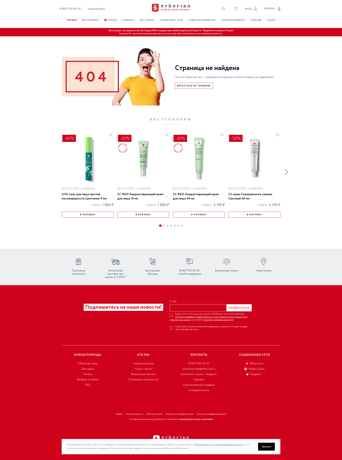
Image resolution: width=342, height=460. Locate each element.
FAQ (87, 385)
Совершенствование (201, 20)
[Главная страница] (171, 8)
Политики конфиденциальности (218, 319)
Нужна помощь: (87, 355)
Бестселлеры (90, 20)
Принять (266, 446)
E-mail (173, 301)
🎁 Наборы (110, 20)
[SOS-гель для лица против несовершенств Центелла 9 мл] (88, 158)
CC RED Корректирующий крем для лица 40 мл (196, 196)
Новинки (128, 20)
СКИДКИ (72, 20)
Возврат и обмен (88, 379)
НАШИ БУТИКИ (96, 9)
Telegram (211, 374)
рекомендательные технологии (196, 419)
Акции (271, 20)
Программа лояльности (143, 379)
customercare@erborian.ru (199, 369)
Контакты (198, 355)
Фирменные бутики (143, 374)
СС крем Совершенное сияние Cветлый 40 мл (250, 196)
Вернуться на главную (194, 85)
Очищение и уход (171, 20)
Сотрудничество (198, 390)
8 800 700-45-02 (70, 9)
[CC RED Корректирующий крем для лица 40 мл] (199, 158)
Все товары (147, 20)
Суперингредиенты (233, 20)
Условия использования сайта (179, 414)
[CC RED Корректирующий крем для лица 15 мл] (143, 158)
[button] (160, 225)
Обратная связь (88, 363)
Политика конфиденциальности (212, 414)
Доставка (88, 369)
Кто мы (143, 355)
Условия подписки (134, 414)
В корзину (87, 214)
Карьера (198, 379)
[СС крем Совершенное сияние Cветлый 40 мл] (254, 158)
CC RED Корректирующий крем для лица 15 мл (140, 196)
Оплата (87, 374)
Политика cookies (154, 414)
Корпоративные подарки (199, 385)
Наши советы (143, 369)
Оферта (119, 414)
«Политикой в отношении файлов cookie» (218, 444)
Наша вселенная (143, 363)
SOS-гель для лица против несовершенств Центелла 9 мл (84, 196)
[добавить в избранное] (111, 135)
